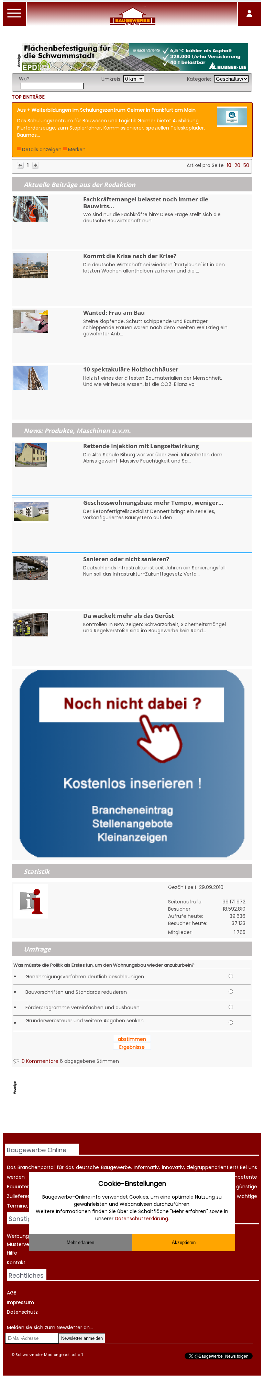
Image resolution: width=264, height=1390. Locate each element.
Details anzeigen (42, 149)
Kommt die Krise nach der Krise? (129, 256)
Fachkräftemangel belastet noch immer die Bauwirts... (145, 202)
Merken (77, 149)
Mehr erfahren (80, 1242)
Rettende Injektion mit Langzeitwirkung (141, 446)
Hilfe (12, 1252)
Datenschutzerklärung (141, 1218)
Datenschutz (22, 1312)
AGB (11, 1292)
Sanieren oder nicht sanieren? (126, 559)
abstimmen (132, 1039)
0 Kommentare (39, 1061)
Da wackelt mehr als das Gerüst (128, 616)
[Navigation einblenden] (14, 17)
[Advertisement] (137, 1115)
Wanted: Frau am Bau (114, 312)
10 (229, 165)
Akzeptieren (184, 1242)
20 (237, 165)
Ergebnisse (132, 1047)
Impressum (20, 1302)
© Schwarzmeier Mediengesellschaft (47, 1354)
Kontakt (16, 1262)
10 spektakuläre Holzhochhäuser (130, 369)
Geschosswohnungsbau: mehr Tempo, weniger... (153, 503)
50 (246, 165)
